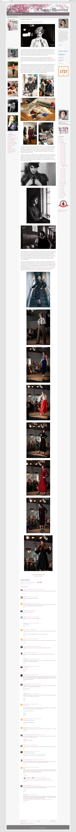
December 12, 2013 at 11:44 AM (33, 666)
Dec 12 (63, 163)
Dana (24, 610)
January (62, 195)
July (61, 186)
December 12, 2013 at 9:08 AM (30, 629)
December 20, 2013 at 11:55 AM (39, 777)
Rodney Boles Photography (40, 186)
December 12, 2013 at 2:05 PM (31, 674)
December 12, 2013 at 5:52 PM (34, 727)
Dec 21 (63, 155)
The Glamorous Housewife (28, 734)
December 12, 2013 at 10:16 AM (31, 652)
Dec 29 (63, 146)
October (62, 182)
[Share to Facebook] (40, 582)
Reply (24, 593)
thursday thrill (28, 583)
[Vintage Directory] (63, 207)
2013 (61, 142)
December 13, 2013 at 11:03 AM (33, 767)
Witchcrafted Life (26, 785)
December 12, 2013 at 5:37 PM (32, 704)
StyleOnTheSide (26, 684)
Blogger (44, 827)
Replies (25, 775)
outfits (24, 583)
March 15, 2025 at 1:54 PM (33, 794)
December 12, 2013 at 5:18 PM (33, 693)
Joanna (24, 674)
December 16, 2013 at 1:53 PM (35, 785)
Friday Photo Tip (10, 150)
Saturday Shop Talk (11, 142)
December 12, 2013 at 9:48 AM (35, 646)
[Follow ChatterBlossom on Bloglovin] (25, 580)
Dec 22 (63, 153)
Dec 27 (63, 149)
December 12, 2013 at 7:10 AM (33, 603)
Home (38, 821)
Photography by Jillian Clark (40, 47)
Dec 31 (63, 144)
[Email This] (37, 582)
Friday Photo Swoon (11, 143)
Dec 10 (63, 168)
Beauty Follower (26, 718)
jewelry (9, 146)
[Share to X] (39, 582)
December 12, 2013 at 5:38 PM (35, 718)
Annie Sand (25, 603)
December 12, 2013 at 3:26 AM (37, 589)
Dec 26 (63, 150)
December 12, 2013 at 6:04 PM (39, 734)
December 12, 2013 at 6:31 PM (30, 745)
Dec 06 (63, 173)
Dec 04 (63, 176)
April (61, 191)
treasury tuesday (11, 135)
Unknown (25, 767)
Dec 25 (63, 152)
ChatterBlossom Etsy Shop (12, 16)
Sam (24, 652)
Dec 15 (63, 159)
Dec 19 (63, 156)
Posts (61, 61)
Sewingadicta (25, 727)
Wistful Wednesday (11, 151)
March (62, 192)
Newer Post (23, 821)
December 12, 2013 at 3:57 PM (35, 684)
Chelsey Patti (25, 751)
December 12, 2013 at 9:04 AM (33, 623)
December (63, 143)
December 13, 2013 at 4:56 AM (38, 759)
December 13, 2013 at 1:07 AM (34, 751)
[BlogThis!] (38, 582)
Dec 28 (63, 147)
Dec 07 (63, 171)
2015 (61, 139)
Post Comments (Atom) (29, 823)
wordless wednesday (11, 138)
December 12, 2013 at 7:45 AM (30, 610)
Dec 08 (63, 170)
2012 (61, 197)
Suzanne (24, 704)
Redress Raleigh (50, 58)
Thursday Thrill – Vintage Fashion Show (64, 166)
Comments (62, 63)
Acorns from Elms (26, 646)
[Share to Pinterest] (41, 582)
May (61, 189)
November (63, 180)
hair (8, 147)
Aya (24, 629)
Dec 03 (63, 177)
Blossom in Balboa (38, 576)
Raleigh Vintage (37, 57)
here (42, 67)
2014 (61, 140)
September (63, 183)
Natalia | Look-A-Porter (27, 589)
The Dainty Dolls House (27, 759)
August (62, 185)
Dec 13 (63, 162)
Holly (24, 745)
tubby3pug (25, 666)
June (62, 188)
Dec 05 (63, 174)
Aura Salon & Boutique (43, 147)
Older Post (53, 821)
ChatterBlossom (29, 777)
